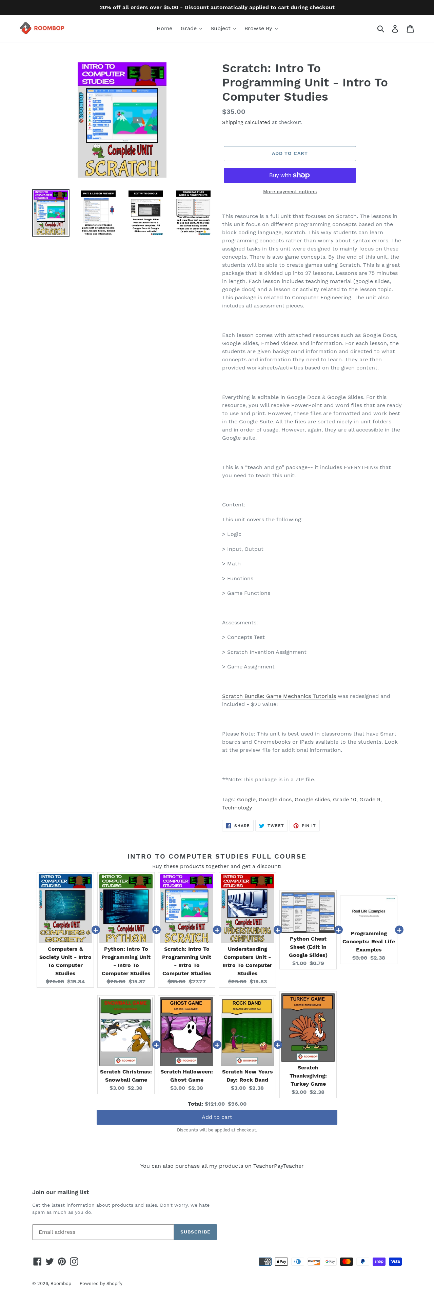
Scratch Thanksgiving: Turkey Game (308, 1075)
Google (246, 799)
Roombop (61, 1283)
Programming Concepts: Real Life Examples (368, 941)
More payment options (290, 191)
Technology (237, 807)
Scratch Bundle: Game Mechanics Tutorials (279, 696)
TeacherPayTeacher (278, 1166)
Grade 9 (369, 799)
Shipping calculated (246, 122)
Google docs (275, 799)
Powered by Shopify (101, 1283)
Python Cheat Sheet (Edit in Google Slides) (308, 947)
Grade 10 (344, 799)
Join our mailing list (60, 1192)
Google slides (312, 799)
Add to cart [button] (217, 1117)
